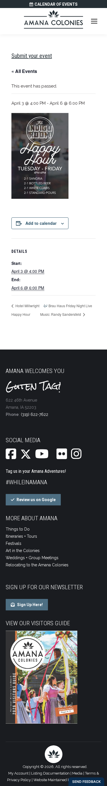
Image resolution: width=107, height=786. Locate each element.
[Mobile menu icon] (94, 21)
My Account (18, 773)
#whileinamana (26, 482)
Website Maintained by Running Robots (66, 780)
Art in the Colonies (23, 550)
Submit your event (31, 55)
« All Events (24, 71)
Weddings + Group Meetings (32, 557)
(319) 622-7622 (34, 414)
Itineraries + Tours (21, 536)
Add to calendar (40, 223)
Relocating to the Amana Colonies (37, 565)
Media (77, 773)
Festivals (13, 543)
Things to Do (18, 529)
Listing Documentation (50, 773)
